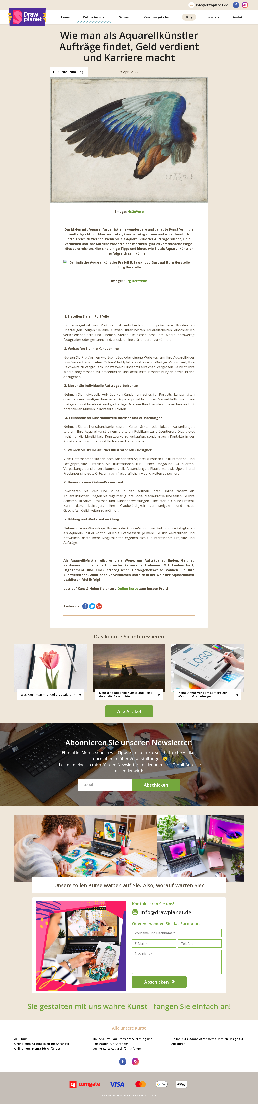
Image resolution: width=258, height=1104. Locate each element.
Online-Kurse (127, 588)
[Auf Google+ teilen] (99, 606)
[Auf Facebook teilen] (85, 606)
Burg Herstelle (135, 281)
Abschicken (156, 785)
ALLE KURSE (22, 1039)
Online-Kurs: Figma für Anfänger (37, 1048)
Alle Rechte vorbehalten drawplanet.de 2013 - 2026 (129, 1095)
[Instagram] (245, 5)
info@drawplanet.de (212, 5)
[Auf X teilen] (92, 606)
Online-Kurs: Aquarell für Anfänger (117, 1048)
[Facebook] (236, 5)
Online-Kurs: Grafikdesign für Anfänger (41, 1044)
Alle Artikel (129, 711)
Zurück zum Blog (70, 72)
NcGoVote (135, 211)
